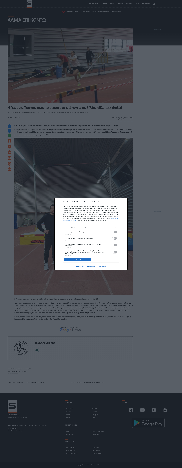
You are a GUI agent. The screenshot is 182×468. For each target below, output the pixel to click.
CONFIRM (77, 259)
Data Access (91, 266)
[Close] (124, 202)
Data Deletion (80, 266)
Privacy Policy (102, 266)
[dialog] (91, 234)
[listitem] (91, 228)
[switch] (114, 232)
